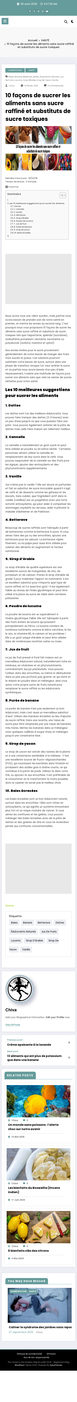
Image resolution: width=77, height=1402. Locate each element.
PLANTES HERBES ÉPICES (35, 1291)
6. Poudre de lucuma (24, 221)
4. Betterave (19, 215)
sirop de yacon (44, 80)
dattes (36, 76)
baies (11, 76)
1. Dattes (17, 206)
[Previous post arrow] (69, 1042)
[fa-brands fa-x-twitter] (34, 11)
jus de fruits (49, 931)
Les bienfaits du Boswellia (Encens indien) (34, 1190)
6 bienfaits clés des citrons (28, 1251)
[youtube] (47, 11)
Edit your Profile (55, 1017)
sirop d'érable (29, 80)
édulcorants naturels (50, 76)
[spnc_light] (72, 22)
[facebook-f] (30, 11)
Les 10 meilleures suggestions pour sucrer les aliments (37, 203)
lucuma (18, 80)
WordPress (20, 1378)
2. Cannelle (19, 209)
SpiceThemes (56, 1378)
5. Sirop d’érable (21, 218)
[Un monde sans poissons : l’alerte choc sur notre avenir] (38, 1100)
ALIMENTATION (15, 70)
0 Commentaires (56, 85)
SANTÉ (31, 70)
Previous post (15, 1040)
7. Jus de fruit (20, 224)
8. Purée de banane (23, 227)
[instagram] (42, 11)
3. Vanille (18, 212)
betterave (27, 76)
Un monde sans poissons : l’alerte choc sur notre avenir (33, 1127)
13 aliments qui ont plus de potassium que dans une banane (34, 1058)
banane (18, 76)
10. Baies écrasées (22, 233)
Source (9, 905)
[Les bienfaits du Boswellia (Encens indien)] (38, 1164)
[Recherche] (65, 21)
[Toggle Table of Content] (61, 195)
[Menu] (5, 21)
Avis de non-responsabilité (36, 1370)
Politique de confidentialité (29, 1367)
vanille (55, 80)
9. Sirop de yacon (22, 230)
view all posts (12, 1024)
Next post (12, 1051)
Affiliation (51, 1367)
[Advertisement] (38, 279)
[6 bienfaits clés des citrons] (38, 1226)
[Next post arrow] (69, 1058)
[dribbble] (38, 11)
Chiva (12, 85)
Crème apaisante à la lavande (29, 1045)
